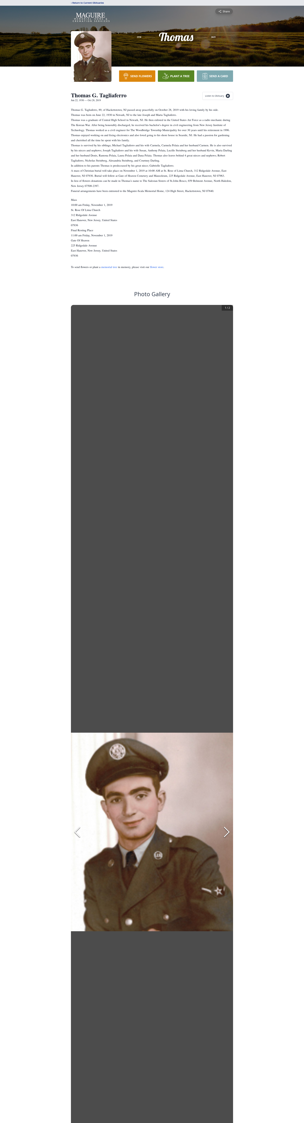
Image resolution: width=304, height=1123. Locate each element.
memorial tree (109, 267)
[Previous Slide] (77, 832)
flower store (156, 267)
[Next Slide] (226, 832)
